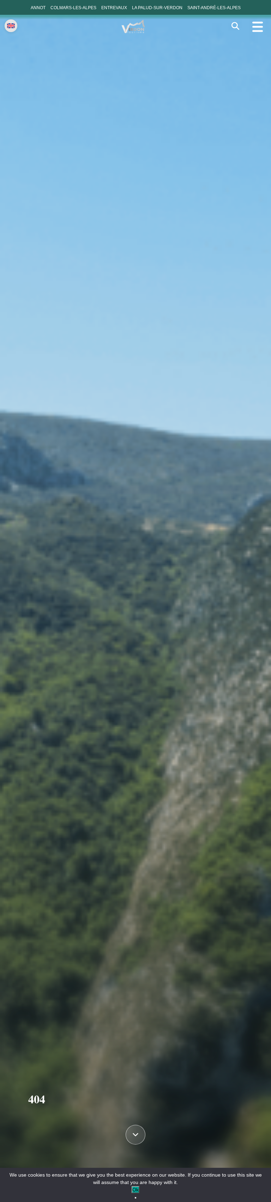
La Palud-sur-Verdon (157, 7)
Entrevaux (114, 7)
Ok (135, 1189)
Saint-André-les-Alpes (214, 7)
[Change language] (11, 25)
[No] (135, 1197)
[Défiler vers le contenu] (135, 1136)
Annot (38, 7)
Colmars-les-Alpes (73, 7)
